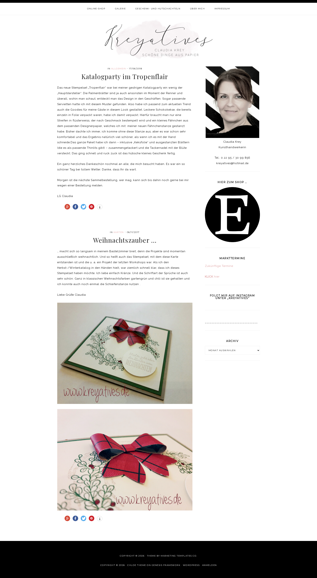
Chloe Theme (136, 565)
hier (212, 276)
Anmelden (209, 565)
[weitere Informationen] (99, 207)
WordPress (191, 565)
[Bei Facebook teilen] (75, 206)
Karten (119, 232)
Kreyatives (158, 39)
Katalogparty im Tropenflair (124, 76)
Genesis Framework (166, 565)
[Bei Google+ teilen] (67, 206)
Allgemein (118, 68)
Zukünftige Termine (219, 266)
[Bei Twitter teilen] (83, 206)
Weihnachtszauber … (125, 240)
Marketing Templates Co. (179, 556)
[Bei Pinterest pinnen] (91, 206)
